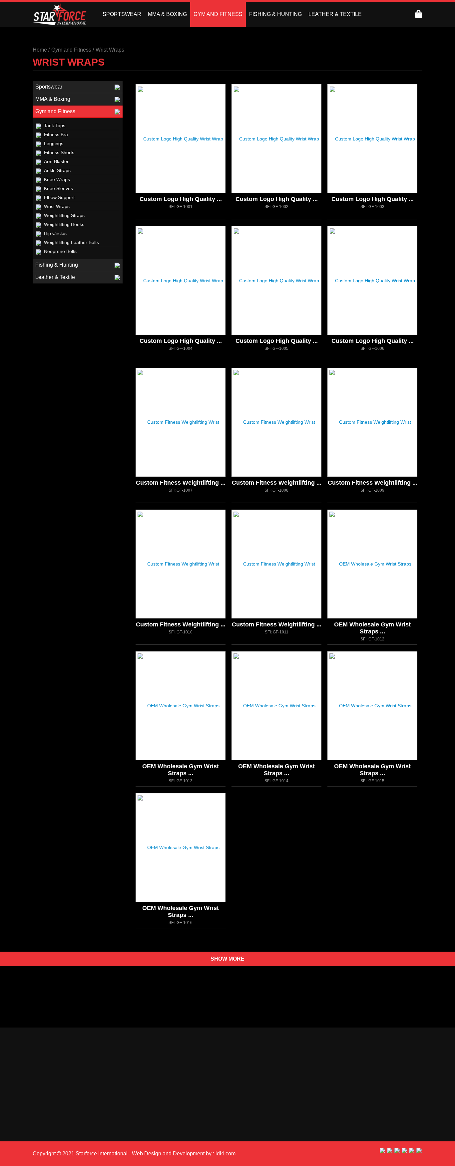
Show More (227, 959)
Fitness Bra (56, 134)
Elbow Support (59, 197)
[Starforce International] (60, 14)
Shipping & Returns (355, 1094)
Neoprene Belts (60, 251)
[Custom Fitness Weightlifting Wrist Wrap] (190, 444)
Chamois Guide (350, 1110)
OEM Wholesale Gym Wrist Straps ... (372, 628)
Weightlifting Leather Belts (71, 242)
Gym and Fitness (55, 111)
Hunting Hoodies (53, 1106)
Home (239, 1094)
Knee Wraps (57, 179)
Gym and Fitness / (72, 50)
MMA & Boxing (52, 99)
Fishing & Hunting (56, 265)
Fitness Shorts (59, 152)
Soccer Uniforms (53, 1117)
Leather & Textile (55, 277)
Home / (41, 50)
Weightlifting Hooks (64, 224)
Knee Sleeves (58, 188)
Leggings (53, 143)
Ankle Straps (57, 170)
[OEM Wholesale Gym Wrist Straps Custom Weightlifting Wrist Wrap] (381, 586)
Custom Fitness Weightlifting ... (181, 482)
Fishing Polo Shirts (97, 1106)
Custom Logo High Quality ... (181, 199)
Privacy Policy (349, 1102)
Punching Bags (93, 1117)
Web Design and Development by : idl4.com (183, 1153)
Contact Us (245, 1110)
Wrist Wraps (110, 50)
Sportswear (48, 87)
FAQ (337, 1134)
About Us (243, 1102)
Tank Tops (54, 125)
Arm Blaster (56, 161)
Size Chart (344, 1118)
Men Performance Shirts (61, 1128)
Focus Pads (95, 1096)
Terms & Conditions (355, 1126)
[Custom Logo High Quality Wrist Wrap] (190, 161)
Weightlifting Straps (64, 215)
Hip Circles (55, 233)
